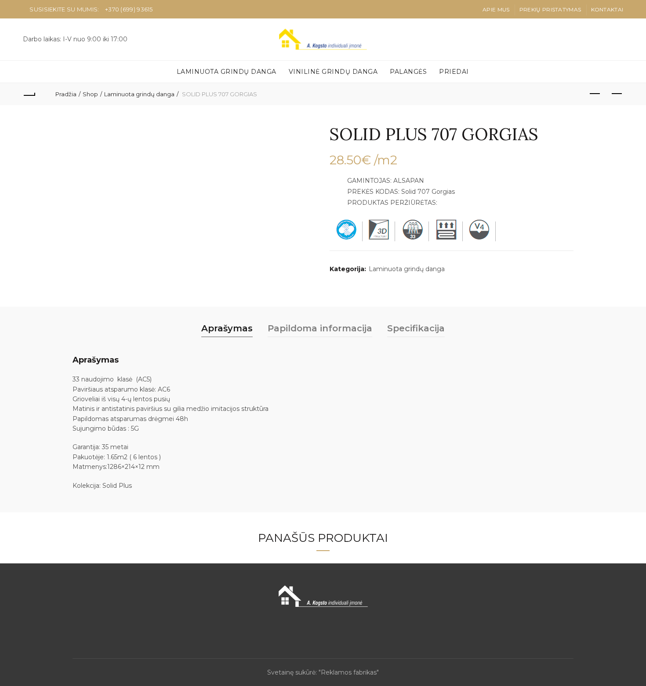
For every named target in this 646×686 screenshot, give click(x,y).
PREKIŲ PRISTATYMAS (550, 9)
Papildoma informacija (320, 328)
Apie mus (496, 9)
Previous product (595, 94)
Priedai (454, 72)
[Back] (29, 94)
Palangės (408, 72)
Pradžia (65, 94)
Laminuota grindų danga (226, 72)
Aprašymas (227, 328)
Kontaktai (607, 9)
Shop (90, 94)
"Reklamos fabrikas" (349, 672)
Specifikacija (416, 328)
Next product (617, 94)
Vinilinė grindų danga (333, 72)
